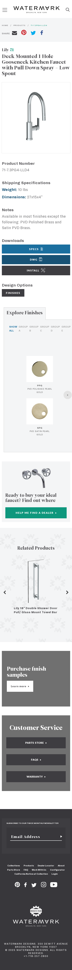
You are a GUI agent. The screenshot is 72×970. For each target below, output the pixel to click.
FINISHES (13, 292)
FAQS (35, 759)
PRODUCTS (19, 25)
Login (55, 874)
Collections (13, 865)
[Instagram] (43, 886)
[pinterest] (23, 33)
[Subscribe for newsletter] (60, 836)
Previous (4, 592)
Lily (8, 50)
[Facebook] (25, 886)
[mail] (14, 33)
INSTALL (33, 270)
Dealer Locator (46, 865)
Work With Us (39, 870)
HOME (5, 25)
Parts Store (13, 870)
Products (29, 865)
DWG (33, 259)
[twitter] (33, 33)
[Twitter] (34, 886)
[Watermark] (36, 10)
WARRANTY (35, 776)
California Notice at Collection (31, 874)
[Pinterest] (17, 886)
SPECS (34, 249)
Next (67, 592)
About (61, 865)
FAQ (26, 870)
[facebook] (41, 33)
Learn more (19, 686)
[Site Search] (68, 10)
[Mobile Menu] (4, 10)
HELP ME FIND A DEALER (35, 512)
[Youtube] (53, 886)
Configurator (57, 870)
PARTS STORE (35, 742)
